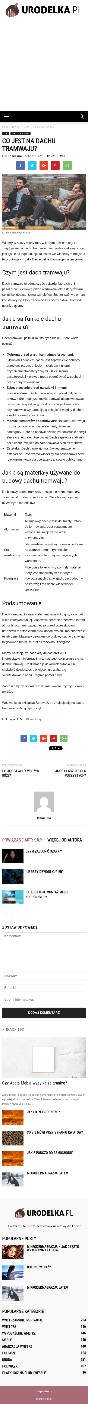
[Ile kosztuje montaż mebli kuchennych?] (12, 897)
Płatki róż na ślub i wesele (24, 1373)
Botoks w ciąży (39, 1267)
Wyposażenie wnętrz (19, 1333)
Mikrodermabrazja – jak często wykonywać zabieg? (53, 1248)
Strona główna (10, 127)
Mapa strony (44, 1391)
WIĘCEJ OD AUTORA (64, 840)
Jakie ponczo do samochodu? (50, 1153)
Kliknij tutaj (33, 719)
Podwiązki (10, 1366)
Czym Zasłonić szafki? (44, 851)
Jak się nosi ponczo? (43, 1112)
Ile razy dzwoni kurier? (44, 872)
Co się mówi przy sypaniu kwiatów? (55, 1132)
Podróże (9, 1353)
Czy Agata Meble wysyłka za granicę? (34, 1083)
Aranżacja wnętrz (20, 133)
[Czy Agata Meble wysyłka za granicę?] (44, 1057)
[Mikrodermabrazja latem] (12, 1179)
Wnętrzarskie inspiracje (22, 1320)
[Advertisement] (44, 65)
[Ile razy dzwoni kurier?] (12, 876)
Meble (7, 1340)
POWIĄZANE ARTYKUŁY (22, 840)
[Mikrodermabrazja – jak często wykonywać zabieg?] (12, 1252)
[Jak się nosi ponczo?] (12, 1117)
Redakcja (16, 155)
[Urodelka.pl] (44, 10)
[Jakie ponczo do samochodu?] (12, 1158)
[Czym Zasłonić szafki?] (12, 856)
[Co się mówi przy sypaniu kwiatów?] (12, 1138)
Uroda (7, 1360)
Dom (5, 133)
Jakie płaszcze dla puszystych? (70, 773)
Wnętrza (9, 1327)
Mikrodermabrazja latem (47, 1173)
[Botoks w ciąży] (12, 1272)
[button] (82, 116)
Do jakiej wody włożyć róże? (20, 773)
